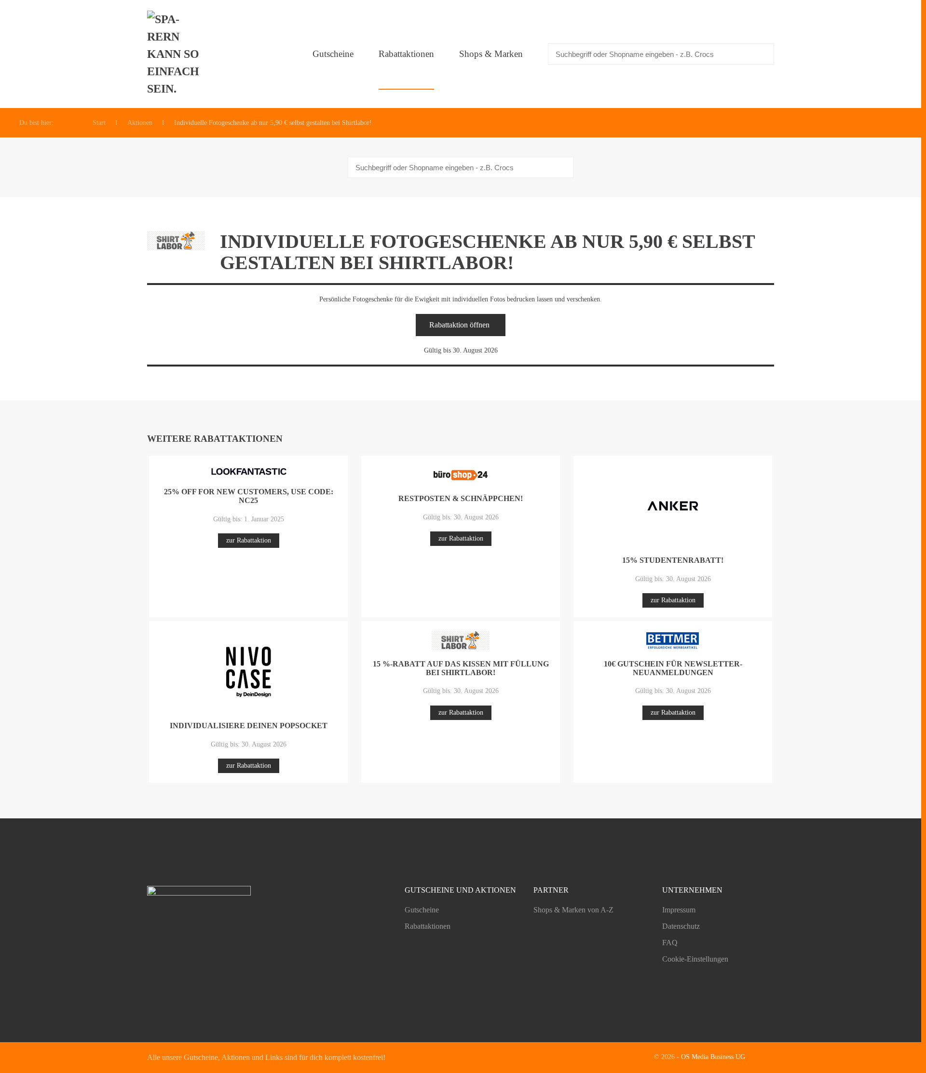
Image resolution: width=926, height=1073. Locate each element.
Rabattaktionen (406, 54)
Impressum (678, 910)
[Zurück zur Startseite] (176, 54)
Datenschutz (681, 926)
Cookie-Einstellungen (695, 959)
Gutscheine (333, 54)
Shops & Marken (491, 54)
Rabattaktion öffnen (459, 325)
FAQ (670, 942)
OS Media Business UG (713, 1056)
